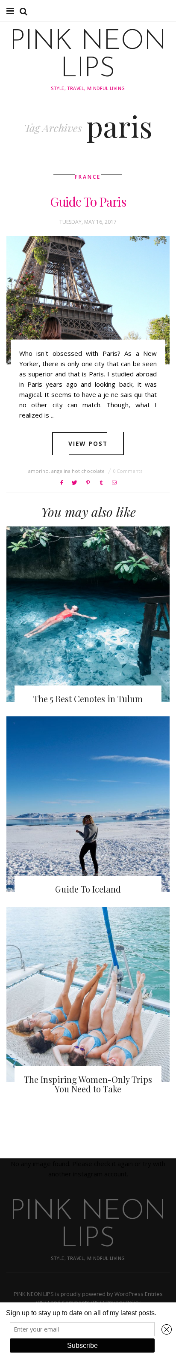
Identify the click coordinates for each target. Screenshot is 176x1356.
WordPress (129, 1294)
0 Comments (127, 471)
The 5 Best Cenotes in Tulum (88, 698)
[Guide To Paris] (88, 300)
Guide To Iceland (88, 889)
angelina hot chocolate (78, 471)
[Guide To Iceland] (88, 804)
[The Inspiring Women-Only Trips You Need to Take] (88, 994)
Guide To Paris (88, 201)
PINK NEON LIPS (88, 55)
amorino (38, 471)
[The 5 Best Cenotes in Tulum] (88, 614)
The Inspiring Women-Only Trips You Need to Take (88, 1083)
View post (88, 443)
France (88, 176)
